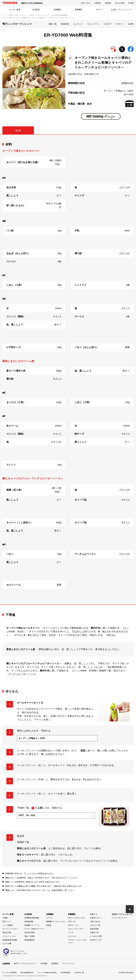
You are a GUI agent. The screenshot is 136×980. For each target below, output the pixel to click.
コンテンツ (78, 24)
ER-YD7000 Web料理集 (59, 15)
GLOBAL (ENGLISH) (126, 973)
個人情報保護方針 (27, 973)
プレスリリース (68, 964)
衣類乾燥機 (28, 922)
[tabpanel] (68, 369)
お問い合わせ (85, 3)
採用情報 (108, 3)
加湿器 (48, 925)
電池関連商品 (29, 940)
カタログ (107, 24)
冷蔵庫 (5, 918)
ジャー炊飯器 (7, 925)
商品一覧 (53, 24)
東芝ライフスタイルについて (25, 964)
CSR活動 (43, 964)
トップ (4, 15)
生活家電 (36, 9)
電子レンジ (6, 922)
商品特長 (65, 24)
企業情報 (97, 3)
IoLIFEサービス (96, 940)
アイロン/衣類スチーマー (34, 929)
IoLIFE (131, 24)
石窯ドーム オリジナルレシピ (39, 15)
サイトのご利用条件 (9, 973)
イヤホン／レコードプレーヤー (77, 941)
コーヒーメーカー (9, 936)
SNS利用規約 (65, 973)
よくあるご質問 (96, 936)
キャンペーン (93, 24)
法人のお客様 (120, 3)
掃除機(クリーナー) (31, 925)
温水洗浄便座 (29, 933)
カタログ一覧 (95, 925)
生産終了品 (94, 933)
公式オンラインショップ (121, 9)
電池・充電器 (29, 936)
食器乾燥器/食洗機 (9, 940)
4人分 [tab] (18, 130)
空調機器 (57, 9)
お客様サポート (96, 918)
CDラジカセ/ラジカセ (76, 918)
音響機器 (78, 9)
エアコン (49, 918)
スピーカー (72, 936)
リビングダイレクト (119, 918)
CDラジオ (72, 922)
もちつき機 (6, 944)
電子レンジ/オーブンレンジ (18, 15)
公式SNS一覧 (79, 973)
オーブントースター (10, 929)
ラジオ (70, 933)
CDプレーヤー (73, 925)
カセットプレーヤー (76, 929)
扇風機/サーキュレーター (56, 922)
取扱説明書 (94, 929)
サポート (99, 9)
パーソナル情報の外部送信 (47, 973)
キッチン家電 (14, 9)
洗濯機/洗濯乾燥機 (31, 918)
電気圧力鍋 (6, 933)
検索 (132, 3)
